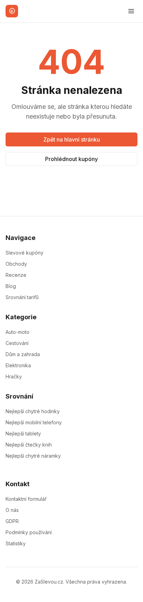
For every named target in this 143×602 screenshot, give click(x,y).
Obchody (16, 264)
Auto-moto (18, 332)
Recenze (16, 275)
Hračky (14, 376)
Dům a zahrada (23, 354)
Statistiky (16, 543)
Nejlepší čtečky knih (29, 445)
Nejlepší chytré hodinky (33, 411)
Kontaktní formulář (26, 499)
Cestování (17, 343)
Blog (11, 286)
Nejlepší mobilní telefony (34, 422)
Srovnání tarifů (22, 297)
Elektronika (18, 365)
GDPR (12, 521)
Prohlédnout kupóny (71, 158)
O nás (12, 510)
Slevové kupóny (24, 253)
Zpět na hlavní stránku (71, 139)
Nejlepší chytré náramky (33, 456)
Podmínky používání (29, 532)
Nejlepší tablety (23, 433)
